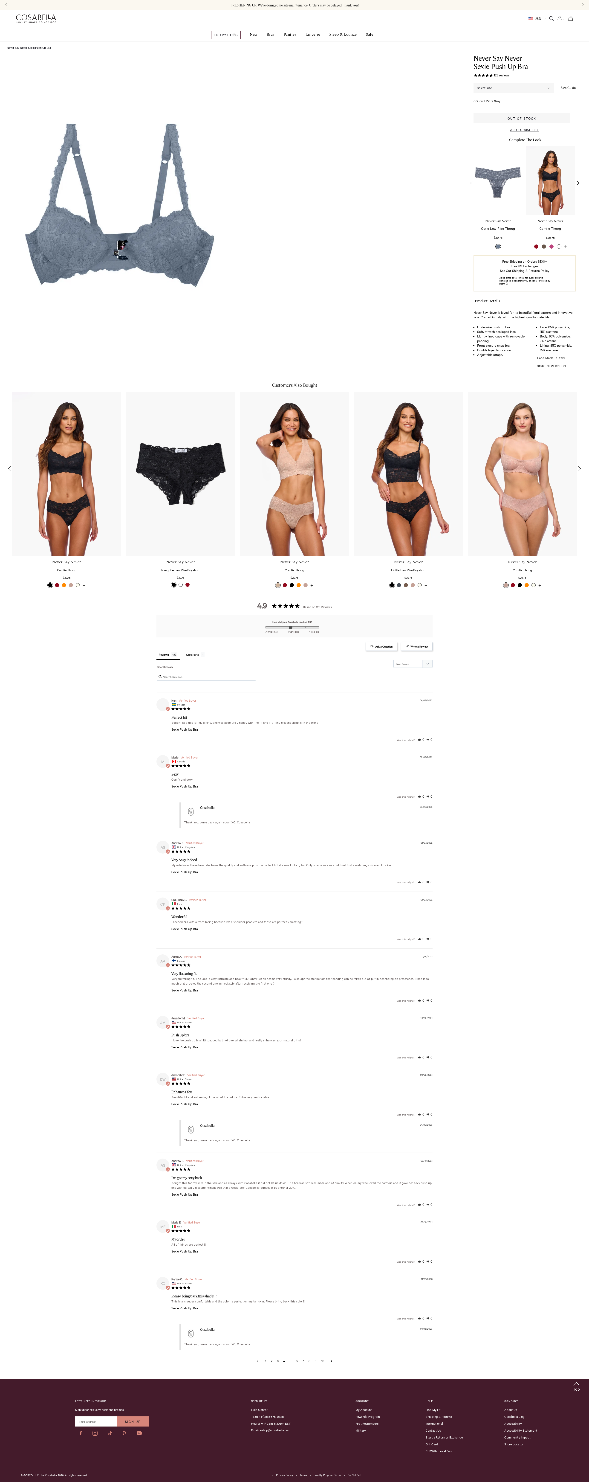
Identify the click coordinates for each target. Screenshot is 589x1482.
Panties (290, 34)
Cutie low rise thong (498, 228)
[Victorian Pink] (551, 246)
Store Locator (513, 1444)
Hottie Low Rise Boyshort (408, 570)
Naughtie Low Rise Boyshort (180, 570)
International (434, 1423)
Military (360, 1430)
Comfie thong (550, 228)
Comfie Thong (66, 570)
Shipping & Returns (439, 1416)
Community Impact (517, 1437)
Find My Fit (223, 34)
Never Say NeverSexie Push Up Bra (501, 62)
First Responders (366, 1423)
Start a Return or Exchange (444, 1437)
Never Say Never (498, 221)
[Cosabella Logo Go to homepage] (36, 19)
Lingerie (313, 34)
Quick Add (54, 542)
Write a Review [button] (419, 646)
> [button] (331, 1361)
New (253, 34)
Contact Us (433, 1430)
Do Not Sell (354, 1475)
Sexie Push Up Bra (184, 729)
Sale (369, 34)
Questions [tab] (192, 654)
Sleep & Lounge (343, 34)
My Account (363, 1409)
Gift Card (432, 1444)
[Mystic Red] (536, 246)
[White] (559, 246)
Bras (270, 34)
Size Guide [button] (568, 88)
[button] (578, 183)
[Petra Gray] (498, 246)
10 (322, 1361)
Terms (303, 1475)
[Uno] (543, 246)
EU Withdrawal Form (440, 1451)
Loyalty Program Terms (327, 1475)
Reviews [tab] (164, 654)
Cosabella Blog (514, 1416)
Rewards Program (367, 1416)
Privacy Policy (284, 1475)
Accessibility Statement (520, 1430)
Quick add (498, 201)
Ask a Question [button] (384, 646)
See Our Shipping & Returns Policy (524, 271)
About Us (510, 1409)
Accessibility (513, 1423)
